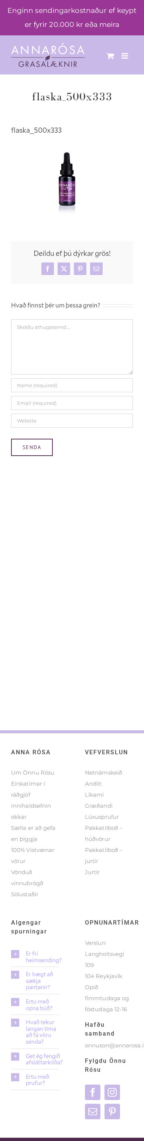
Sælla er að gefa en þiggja (33, 833)
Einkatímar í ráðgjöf (28, 789)
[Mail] (92, 1111)
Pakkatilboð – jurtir (104, 855)
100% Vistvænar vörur (32, 855)
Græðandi (99, 805)
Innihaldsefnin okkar (31, 811)
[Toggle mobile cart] (110, 56)
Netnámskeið (103, 772)
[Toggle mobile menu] (125, 56)
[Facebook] (92, 1092)
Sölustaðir (24, 894)
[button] (35, 956)
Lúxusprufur (102, 816)
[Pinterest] (112, 1111)
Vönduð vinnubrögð (27, 878)
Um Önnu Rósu (32, 772)
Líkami (94, 794)
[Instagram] (112, 1092)
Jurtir (92, 872)
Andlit (93, 783)
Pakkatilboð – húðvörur (104, 833)
